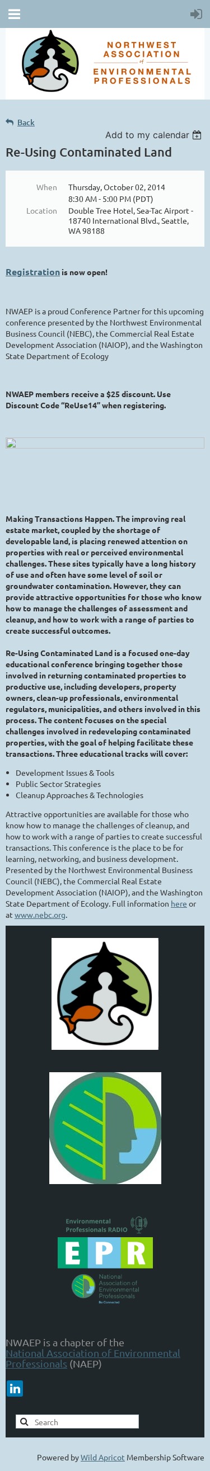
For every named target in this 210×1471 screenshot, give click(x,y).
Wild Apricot (103, 1457)
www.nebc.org (40, 914)
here (179, 903)
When (46, 187)
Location (41, 210)
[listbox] (154, 135)
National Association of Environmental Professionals (93, 1358)
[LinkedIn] (15, 1388)
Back (26, 122)
